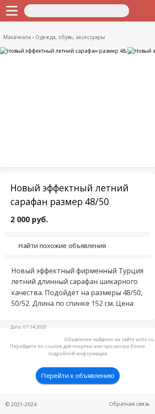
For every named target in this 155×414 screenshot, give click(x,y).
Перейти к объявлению (78, 375)
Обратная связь (129, 404)
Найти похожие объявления (62, 245)
